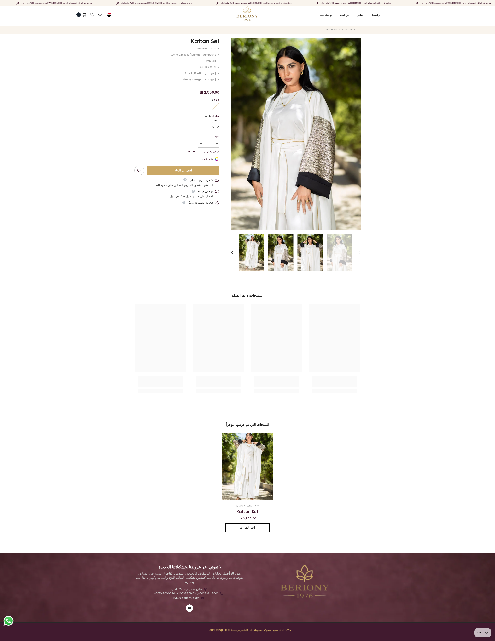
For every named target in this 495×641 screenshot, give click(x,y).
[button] (232, 252)
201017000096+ (164, 593)
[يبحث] (100, 14)
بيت (359, 29)
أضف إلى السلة (183, 170)
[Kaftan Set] (247, 466)
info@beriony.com (186, 598)
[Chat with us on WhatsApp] (8, 621)
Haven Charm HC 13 (247, 506)
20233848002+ (208, 593)
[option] (296, 134)
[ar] (109, 14)
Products (347, 29)
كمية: (216, 136)
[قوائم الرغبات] (92, 15)
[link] (139, 170)
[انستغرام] (189, 608)
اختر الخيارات (247, 528)
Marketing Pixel (219, 630)
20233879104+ (186, 593)
